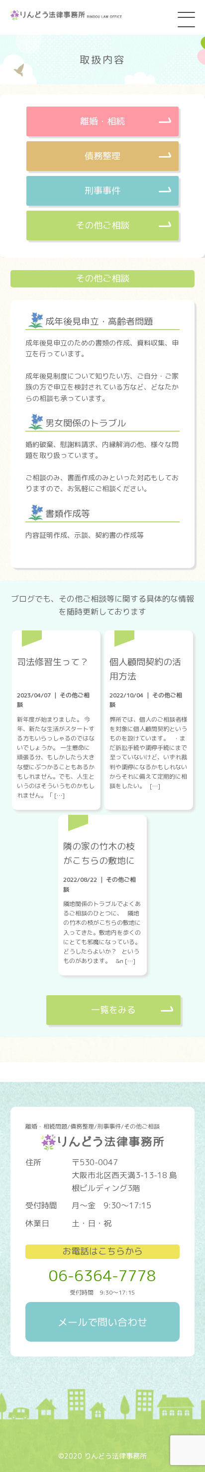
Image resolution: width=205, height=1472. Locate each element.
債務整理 (102, 156)
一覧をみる (113, 1010)
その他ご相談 (102, 225)
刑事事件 (102, 190)
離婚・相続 (102, 121)
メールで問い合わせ (102, 1322)
